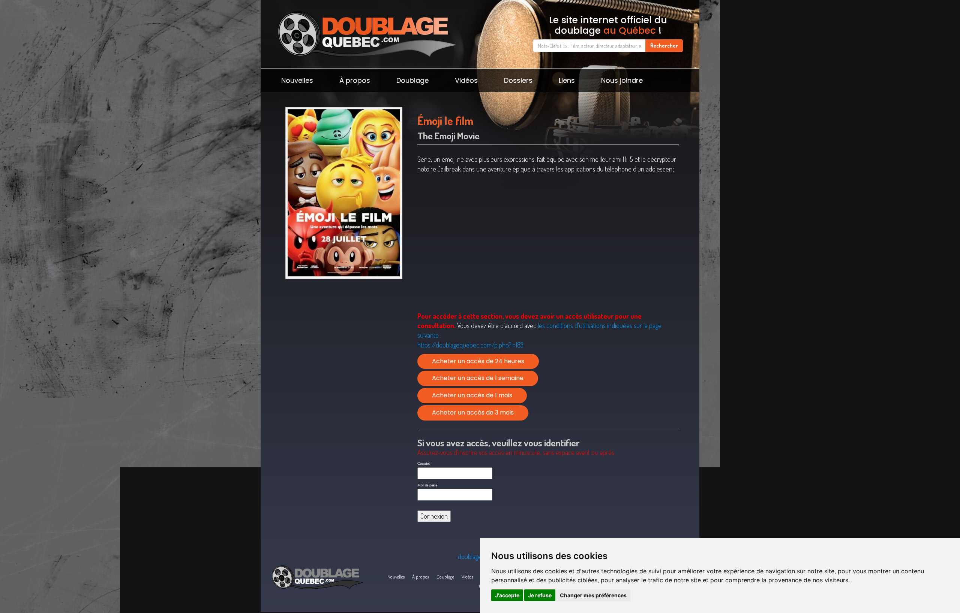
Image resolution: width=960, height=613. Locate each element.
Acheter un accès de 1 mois (472, 395)
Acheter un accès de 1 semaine (478, 378)
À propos (354, 80)
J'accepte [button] (507, 595)
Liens (567, 80)
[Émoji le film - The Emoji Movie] (343, 193)
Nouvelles (297, 80)
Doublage (412, 80)
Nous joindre (622, 80)
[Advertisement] (343, 340)
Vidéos (466, 80)
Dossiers (518, 80)
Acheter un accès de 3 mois (473, 412)
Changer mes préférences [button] (593, 595)
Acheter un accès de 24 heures (478, 361)
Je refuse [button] (540, 595)
